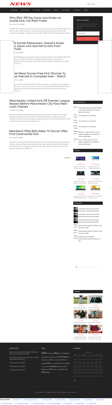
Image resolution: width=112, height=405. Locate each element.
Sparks (62, 366)
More (55, 363)
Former (55, 357)
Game (65, 357)
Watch (43, 372)
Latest (66, 360)
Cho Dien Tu (16, 399)
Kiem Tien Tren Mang (54, 403)
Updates (61, 369)
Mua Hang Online (46, 399)
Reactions (43, 366)
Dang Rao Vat (79, 403)
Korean (59, 360)
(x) (13, 41)
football (52, 357)
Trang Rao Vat (91, 403)
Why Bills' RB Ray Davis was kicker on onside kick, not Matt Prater (35, 19)
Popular (67, 363)
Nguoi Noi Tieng (60, 399)
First (49, 357)
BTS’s (61, 353)
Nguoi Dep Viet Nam (74, 399)
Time (51, 369)
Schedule (53, 366)
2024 (43, 353)
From (60, 357)
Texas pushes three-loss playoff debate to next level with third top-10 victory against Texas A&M (90, 110)
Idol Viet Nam (88, 399)
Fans (46, 357)
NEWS (24, 3)
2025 (48, 353)
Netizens (59, 363)
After (55, 353)
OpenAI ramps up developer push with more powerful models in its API (90, 239)
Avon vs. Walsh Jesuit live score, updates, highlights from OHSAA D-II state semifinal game (89, 142)
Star (65, 366)
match (52, 363)
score (58, 366)
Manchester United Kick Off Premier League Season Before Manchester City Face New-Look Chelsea (39, 103)
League (43, 363)
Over (63, 363)
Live (48, 363)
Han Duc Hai (68, 403)
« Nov (74, 380)
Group (43, 360)
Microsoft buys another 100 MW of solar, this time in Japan (90, 226)
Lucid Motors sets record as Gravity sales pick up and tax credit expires (89, 210)
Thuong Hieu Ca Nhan (21, 403)
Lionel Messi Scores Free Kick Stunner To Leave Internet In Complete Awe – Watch (37, 75)
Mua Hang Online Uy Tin (31, 399)
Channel (66, 353)
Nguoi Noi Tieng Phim (37, 403)
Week (48, 372)
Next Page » (68, 157)
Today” (54, 369)
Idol (51, 360)
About (51, 353)
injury (56, 360)
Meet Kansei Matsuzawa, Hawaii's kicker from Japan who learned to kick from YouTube (36, 46)
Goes (69, 357)
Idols (54, 360)
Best (59, 353)
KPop (62, 360)
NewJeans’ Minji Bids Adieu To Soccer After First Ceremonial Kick (38, 132)
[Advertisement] (88, 72)
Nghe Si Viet (100, 399)
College (42, 357)
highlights (47, 360)
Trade (58, 369)
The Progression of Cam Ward (87, 115)
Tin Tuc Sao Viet (6, 403)
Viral (66, 369)
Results (47, 366)
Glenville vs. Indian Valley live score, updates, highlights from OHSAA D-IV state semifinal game (89, 134)
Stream (43, 369)
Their (47, 369)
